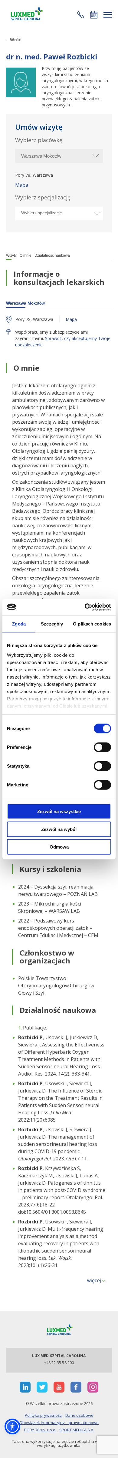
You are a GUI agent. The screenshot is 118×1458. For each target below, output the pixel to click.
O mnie (25, 255)
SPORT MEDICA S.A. (76, 1430)
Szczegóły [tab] (52, 623)
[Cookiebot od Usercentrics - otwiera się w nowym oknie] (85, 607)
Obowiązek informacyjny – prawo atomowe (59, 1422)
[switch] (102, 747)
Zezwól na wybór (59, 829)
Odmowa (59, 846)
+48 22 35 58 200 (59, 1363)
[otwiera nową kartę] (25, 1387)
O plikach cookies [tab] (92, 623)
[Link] (25, 15)
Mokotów (25, 303)
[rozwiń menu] (107, 15)
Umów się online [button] (93, 14)
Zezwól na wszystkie (59, 811)
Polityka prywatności (43, 1415)
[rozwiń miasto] (95, 155)
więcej (94, 1280)
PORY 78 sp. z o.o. (40, 1430)
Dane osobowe (79, 1415)
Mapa (21, 185)
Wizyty (11, 255)
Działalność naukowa (52, 255)
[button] (80, 14)
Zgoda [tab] (19, 623)
